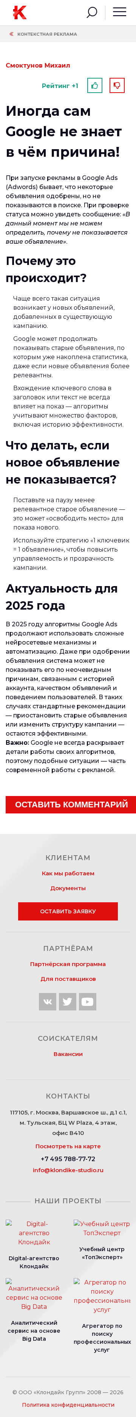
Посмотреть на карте (68, 1146)
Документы (68, 888)
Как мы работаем (68, 873)
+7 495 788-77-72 (68, 1159)
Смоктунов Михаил (38, 65)
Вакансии (68, 1054)
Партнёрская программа (68, 964)
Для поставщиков (68, 978)
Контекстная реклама (47, 34)
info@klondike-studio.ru (68, 1170)
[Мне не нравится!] (117, 85)
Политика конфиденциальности (68, 1404)
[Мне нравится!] (94, 85)
